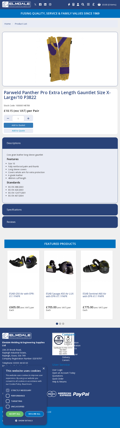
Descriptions (14, 143)
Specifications (14, 209)
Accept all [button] (14, 414)
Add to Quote (18, 130)
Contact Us (67, 351)
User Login (57, 370)
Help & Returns (59, 381)
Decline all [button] (34, 414)
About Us (66, 339)
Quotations (57, 375)
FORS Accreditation (71, 345)
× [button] (43, 368)
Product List (21, 23)
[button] (57, 324)
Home (7, 23)
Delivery (66, 357)
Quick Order (58, 378)
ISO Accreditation (70, 342)
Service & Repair (70, 354)
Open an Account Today (63, 372)
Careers (66, 360)
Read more (27, 384)
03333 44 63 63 (20, 362)
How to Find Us (69, 348)
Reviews (11, 222)
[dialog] (25, 395)
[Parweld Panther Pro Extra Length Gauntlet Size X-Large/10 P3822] (60, 59)
